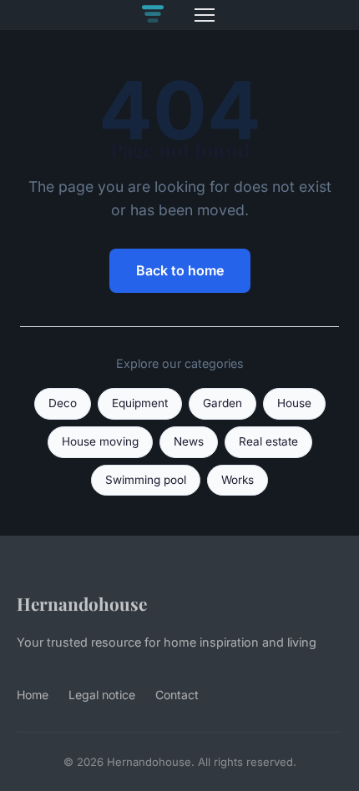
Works (237, 479)
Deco (62, 403)
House (294, 403)
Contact (177, 695)
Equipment (140, 403)
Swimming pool (145, 479)
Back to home (180, 270)
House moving (100, 441)
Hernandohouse (82, 603)
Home (32, 695)
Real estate (268, 441)
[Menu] (204, 15)
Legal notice (101, 695)
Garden (222, 403)
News (189, 441)
